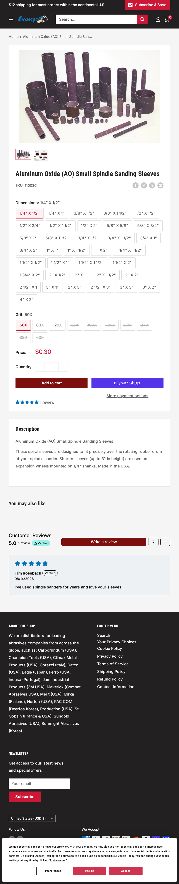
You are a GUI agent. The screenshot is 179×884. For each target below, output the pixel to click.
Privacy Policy (110, 656)
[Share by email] (160, 185)
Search (103, 635)
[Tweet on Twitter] (152, 185)
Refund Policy (110, 679)
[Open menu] (11, 19)
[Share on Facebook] (136, 185)
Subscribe (24, 796)
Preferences (53, 870)
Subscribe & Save (150, 5)
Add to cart (51, 383)
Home (14, 36)
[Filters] (153, 542)
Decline (89, 870)
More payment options (127, 395)
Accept (125, 870)
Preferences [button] (57, 860)
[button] (27, 402)
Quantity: (24, 367)
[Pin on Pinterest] (144, 185)
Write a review (104, 541)
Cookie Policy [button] (126, 855)
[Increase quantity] (63, 366)
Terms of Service (113, 664)
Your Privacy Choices (116, 642)
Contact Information (115, 686)
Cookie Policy (109, 648)
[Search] (142, 19)
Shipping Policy (111, 671)
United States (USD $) (28, 818)
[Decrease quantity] (40, 366)
